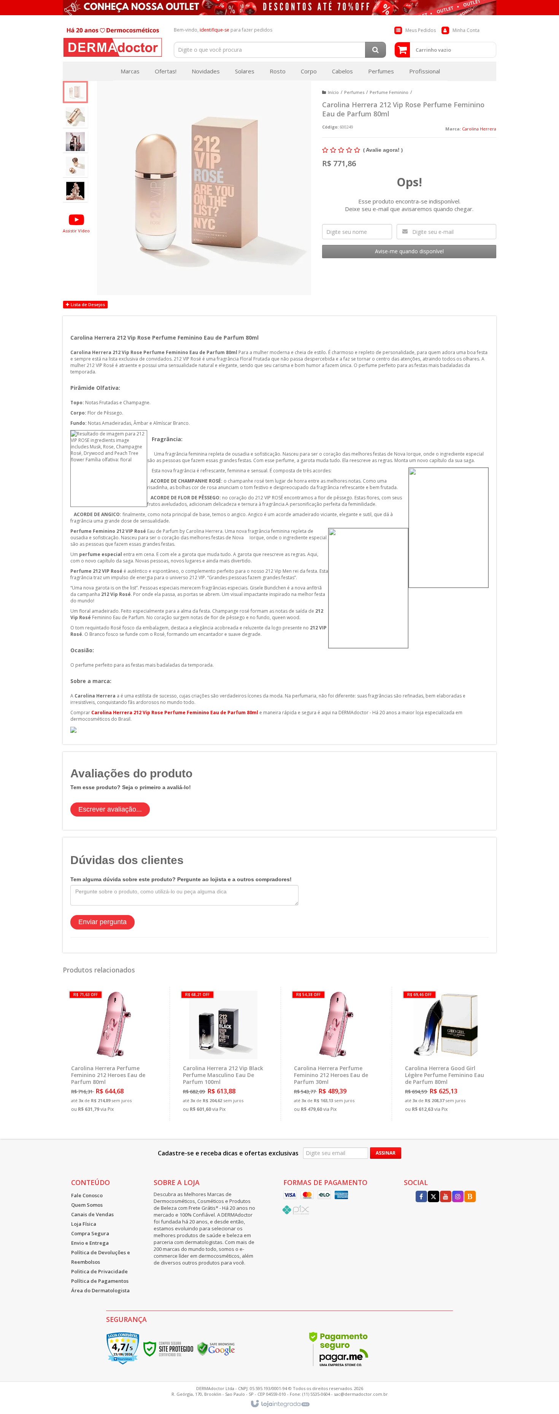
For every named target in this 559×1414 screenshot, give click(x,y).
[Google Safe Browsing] (216, 1348)
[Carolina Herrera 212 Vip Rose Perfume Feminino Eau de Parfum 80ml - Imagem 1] (75, 92)
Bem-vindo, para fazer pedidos (223, 30)
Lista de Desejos (87, 304)
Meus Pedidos (420, 30)
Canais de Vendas (92, 1214)
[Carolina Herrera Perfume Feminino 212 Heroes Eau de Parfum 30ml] (334, 1054)
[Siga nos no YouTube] (445, 1197)
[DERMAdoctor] (113, 40)
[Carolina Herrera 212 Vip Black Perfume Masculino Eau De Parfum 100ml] (223, 1054)
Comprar (116, 1083)
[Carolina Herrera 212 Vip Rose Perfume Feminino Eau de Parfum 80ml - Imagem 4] (75, 166)
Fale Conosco (87, 1195)
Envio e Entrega (90, 1242)
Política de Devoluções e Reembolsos (100, 1257)
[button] (76, 223)
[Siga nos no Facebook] (421, 1197)
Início (333, 92)
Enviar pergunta (102, 922)
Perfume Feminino (389, 92)
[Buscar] (375, 50)
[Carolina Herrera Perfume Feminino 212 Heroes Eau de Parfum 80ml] (111, 1054)
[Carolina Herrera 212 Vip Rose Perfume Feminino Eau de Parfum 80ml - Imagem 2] (75, 117)
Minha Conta (466, 30)
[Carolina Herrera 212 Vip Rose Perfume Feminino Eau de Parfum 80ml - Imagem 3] (75, 141)
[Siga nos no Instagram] (458, 1197)
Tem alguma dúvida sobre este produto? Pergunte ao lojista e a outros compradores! (181, 879)
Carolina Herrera (479, 129)
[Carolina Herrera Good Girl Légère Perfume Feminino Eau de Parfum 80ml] (445, 1054)
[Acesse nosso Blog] (470, 1197)
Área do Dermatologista (100, 1290)
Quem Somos (87, 1204)
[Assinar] (385, 1153)
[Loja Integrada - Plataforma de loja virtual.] (279, 1404)
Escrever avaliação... (110, 809)
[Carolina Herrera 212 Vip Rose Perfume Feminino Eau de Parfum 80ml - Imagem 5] (75, 191)
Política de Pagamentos (100, 1280)
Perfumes (354, 92)
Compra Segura (90, 1233)
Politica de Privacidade (99, 1271)
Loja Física (83, 1223)
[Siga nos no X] (433, 1197)
